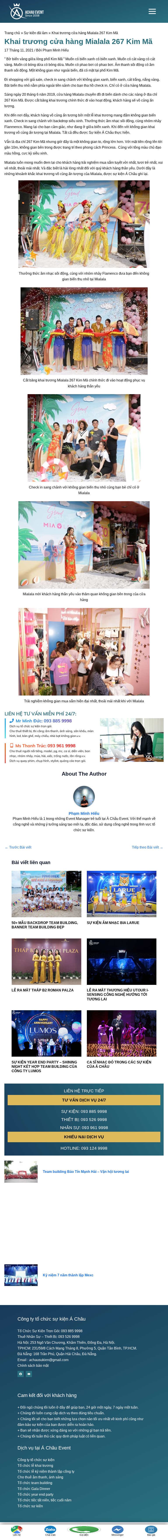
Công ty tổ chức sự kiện (36, 1460)
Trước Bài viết (18, 847)
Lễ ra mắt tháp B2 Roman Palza (43, 990)
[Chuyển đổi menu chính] (152, 11)
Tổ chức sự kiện (30, 1506)
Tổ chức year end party (35, 1494)
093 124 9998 (94, 1148)
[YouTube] (29, 1374)
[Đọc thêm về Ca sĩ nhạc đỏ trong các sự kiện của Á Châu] (121, 1033)
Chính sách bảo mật (33, 1365)
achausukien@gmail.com (48, 1360)
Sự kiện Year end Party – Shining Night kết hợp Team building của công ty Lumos (44, 1066)
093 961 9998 (95, 1127)
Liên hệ (17, 1535)
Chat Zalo (50, 1535)
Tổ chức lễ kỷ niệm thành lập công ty (46, 1471)
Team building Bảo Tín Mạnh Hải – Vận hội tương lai (86, 1172)
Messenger (118, 1535)
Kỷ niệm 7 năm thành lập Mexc (68, 1275)
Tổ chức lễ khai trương (35, 1465)
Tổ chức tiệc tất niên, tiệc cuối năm (44, 1500)
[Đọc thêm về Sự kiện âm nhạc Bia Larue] (121, 894)
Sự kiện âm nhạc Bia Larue (113, 923)
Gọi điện (84, 1535)
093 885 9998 (94, 1111)
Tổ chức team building (35, 1483)
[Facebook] (21, 1374)
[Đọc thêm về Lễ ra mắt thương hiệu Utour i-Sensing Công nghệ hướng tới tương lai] (121, 961)
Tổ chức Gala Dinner (34, 1489)
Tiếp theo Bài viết (147, 847)
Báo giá (151, 1535)
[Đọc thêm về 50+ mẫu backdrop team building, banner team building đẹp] (46, 894)
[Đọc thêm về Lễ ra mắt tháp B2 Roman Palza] (46, 961)
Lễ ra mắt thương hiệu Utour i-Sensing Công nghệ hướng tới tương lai (118, 994)
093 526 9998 (94, 1119)
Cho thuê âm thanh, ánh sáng (40, 1477)
